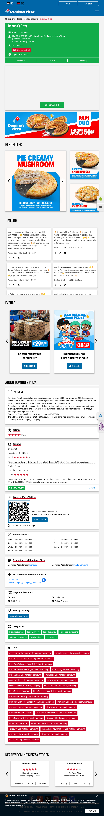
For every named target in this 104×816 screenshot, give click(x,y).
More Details (29, 365)
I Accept (92, 811)
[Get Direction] (44, 581)
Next (62, 181)
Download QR (40, 519)
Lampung (20, 19)
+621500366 (17, 45)
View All (92, 488)
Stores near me (10, 19)
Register (88, 4)
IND (11, 3)
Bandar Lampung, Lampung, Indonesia (24, 583)
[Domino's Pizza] (20, 11)
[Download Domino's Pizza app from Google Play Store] (101, 202)
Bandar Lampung (30, 19)
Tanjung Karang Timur (18, 616)
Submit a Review (16, 488)
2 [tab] (53, 134)
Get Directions (52, 105)
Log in (68, 4)
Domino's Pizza (29, 763)
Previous (9, 181)
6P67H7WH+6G (14, 579)
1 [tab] (50, 134)
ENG (22, 3)
